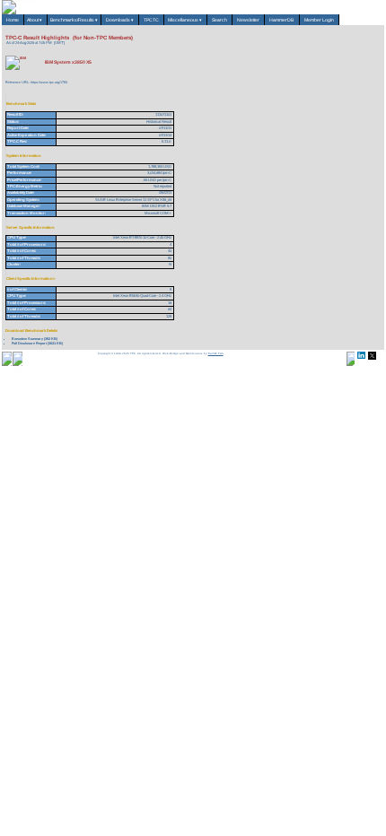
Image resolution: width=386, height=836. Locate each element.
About (35, 19)
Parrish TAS (216, 353)
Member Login (319, 19)
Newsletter (248, 19)
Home (12, 19)
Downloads (120, 19)
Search (219, 19)
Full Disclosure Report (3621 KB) (37, 343)
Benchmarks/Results (74, 19)
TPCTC (151, 19)
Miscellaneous (185, 19)
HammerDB (282, 19)
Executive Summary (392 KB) (34, 338)
